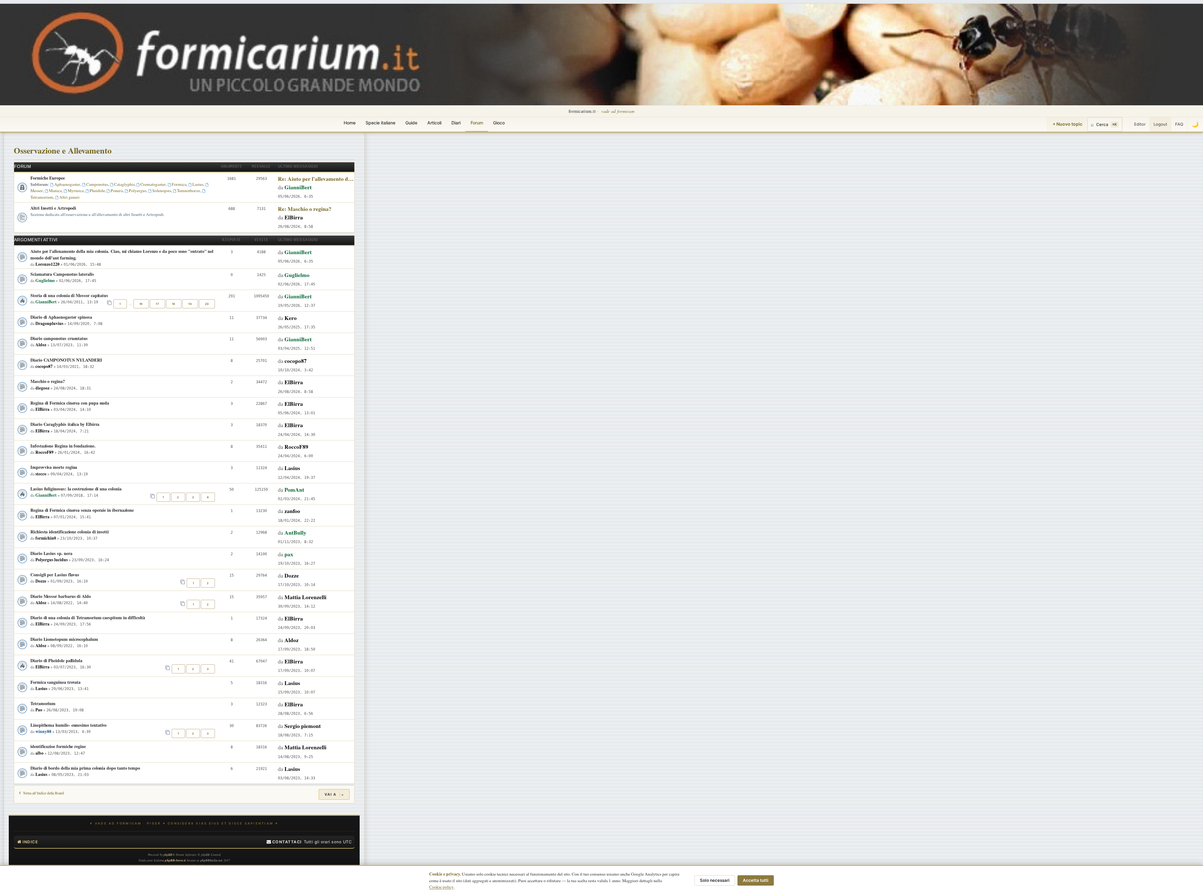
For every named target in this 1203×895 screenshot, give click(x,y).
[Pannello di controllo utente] (1126, 124)
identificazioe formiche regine (58, 746)
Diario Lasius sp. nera (51, 553)
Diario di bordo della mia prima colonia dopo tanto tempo (85, 768)
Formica (179, 184)
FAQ (1179, 124)
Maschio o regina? (47, 381)
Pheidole (97, 190)
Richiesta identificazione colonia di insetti (69, 531)
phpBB (168, 854)
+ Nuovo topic (1067, 124)
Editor (1140, 124)
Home (350, 122)
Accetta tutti (755, 880)
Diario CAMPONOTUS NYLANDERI (66, 360)
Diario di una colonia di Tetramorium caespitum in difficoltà (87, 617)
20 (207, 304)
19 (190, 304)
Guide (411, 122)
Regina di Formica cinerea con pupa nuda (69, 403)
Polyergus (137, 190)
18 (173, 304)
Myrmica (76, 190)
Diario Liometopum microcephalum (64, 639)
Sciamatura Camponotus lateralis (62, 274)
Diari (456, 122)
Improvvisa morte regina (53, 467)
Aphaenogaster (67, 184)
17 (157, 304)
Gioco (499, 122)
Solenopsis (161, 190)
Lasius (197, 184)
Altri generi (69, 197)
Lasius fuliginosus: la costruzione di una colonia (76, 488)
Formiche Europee (47, 178)
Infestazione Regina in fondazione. (63, 445)
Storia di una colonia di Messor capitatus (69, 295)
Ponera (117, 190)
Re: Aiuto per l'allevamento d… (316, 179)
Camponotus (97, 184)
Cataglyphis (124, 184)
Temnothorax (188, 190)
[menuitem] (284, 842)
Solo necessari (715, 880)
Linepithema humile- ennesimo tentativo (68, 725)
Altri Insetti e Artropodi (53, 208)
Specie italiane (380, 122)
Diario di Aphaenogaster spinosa (61, 317)
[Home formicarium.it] (601, 54)
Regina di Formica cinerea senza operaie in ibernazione (82, 510)
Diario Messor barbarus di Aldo (60, 596)
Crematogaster (153, 184)
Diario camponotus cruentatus (59, 338)
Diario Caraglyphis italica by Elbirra (64, 424)
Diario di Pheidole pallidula (56, 660)
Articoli (434, 122)
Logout (1160, 124)
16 (141, 304)
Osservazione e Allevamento (63, 150)
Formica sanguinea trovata (55, 682)
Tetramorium (42, 703)
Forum (477, 122)
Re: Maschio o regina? (304, 209)
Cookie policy (441, 887)
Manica (55, 190)
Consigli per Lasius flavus (54, 574)
